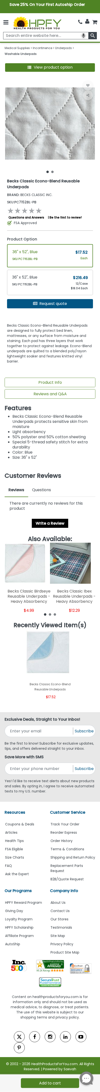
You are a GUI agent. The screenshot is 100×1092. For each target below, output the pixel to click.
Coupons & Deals (19, 824)
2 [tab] (52, 171)
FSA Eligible (14, 849)
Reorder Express (63, 832)
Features (18, 408)
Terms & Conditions (67, 849)
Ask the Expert (17, 874)
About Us (58, 902)
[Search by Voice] (83, 36)
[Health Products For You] (37, 23)
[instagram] (50, 1036)
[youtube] (80, 1036)
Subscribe (84, 731)
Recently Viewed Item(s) (50, 625)
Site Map (57, 935)
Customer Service (67, 812)
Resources (15, 812)
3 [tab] (54, 614)
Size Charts (14, 857)
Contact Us (60, 910)
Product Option (22, 239)
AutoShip (12, 944)
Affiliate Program (19, 935)
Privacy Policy (61, 944)
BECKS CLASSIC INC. (29, 194)
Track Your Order (64, 824)
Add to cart (50, 1083)
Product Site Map (64, 952)
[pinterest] (19, 1047)
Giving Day (14, 910)
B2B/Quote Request (67, 879)
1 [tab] (47, 171)
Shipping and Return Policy (72, 857)
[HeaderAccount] (87, 21)
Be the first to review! (66, 217)
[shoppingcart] (94, 22)
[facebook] (34, 1036)
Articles (11, 832)
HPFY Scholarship (19, 927)
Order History (61, 840)
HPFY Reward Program (23, 902)
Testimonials (61, 927)
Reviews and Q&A (50, 394)
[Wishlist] (88, 85)
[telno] (80, 22)
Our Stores (59, 919)
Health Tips (14, 840)
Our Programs (18, 890)
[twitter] (19, 1036)
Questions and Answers (26, 217)
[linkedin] (65, 1036)
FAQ (8, 865)
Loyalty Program (19, 919)
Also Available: (50, 539)
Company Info (64, 890)
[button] (50, 67)
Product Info (50, 382)
